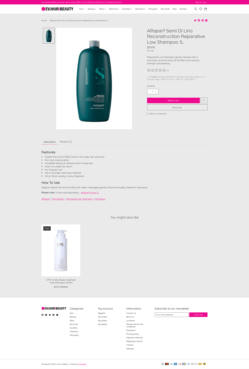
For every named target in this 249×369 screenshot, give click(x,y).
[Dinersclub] (188, 364)
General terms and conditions (134, 325)
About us (130, 317)
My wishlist (102, 324)
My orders (102, 317)
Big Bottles (58, 198)
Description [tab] (50, 141)
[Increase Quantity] (155, 91)
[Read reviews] (156, 70)
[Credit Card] (162, 364)
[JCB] (184, 364)
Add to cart (173, 100)
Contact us (131, 313)
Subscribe (198, 314)
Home (44, 20)
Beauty (73, 317)
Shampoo (100, 198)
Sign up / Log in (201, 2)
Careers (130, 345)
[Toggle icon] (196, 9)
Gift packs (153, 9)
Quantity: (151, 86)
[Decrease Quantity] (150, 91)
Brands (183, 9)
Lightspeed (82, 364)
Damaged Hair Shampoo (79, 198)
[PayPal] (200, 364)
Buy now (177, 107)
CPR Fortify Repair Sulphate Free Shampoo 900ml (61, 281)
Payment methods (134, 337)
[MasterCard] (167, 364)
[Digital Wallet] (194, 364)
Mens (72, 320)
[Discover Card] (180, 364)
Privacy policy (132, 334)
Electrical (74, 324)
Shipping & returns (134, 341)
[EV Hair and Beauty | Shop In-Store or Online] (57, 8)
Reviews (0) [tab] (66, 141)
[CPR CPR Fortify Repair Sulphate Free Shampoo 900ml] (61, 250)
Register (101, 313)
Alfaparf (46, 198)
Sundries (73, 328)
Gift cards (165, 9)
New (175, 9)
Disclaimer (131, 330)
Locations (130, 320)
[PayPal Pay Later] (204, 364)
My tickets (102, 320)
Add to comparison (158, 113)
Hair (71, 313)
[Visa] (171, 364)
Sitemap (130, 348)
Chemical (74, 331)
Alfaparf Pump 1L (90, 192)
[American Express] (175, 364)
